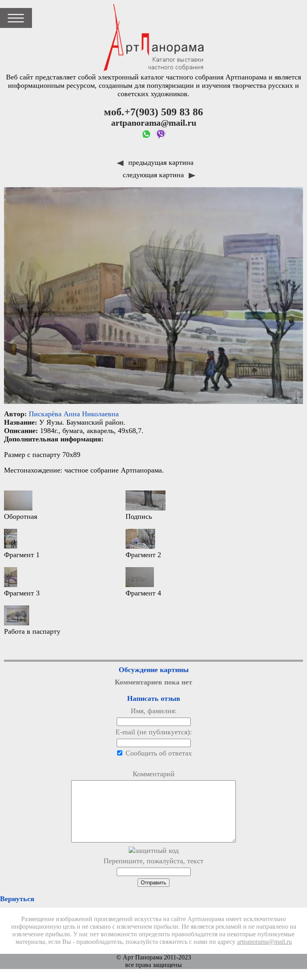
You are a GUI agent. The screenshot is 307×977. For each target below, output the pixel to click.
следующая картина (154, 175)
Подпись (139, 516)
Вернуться (17, 899)
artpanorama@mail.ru (264, 941)
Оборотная (20, 516)
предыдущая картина (159, 162)
